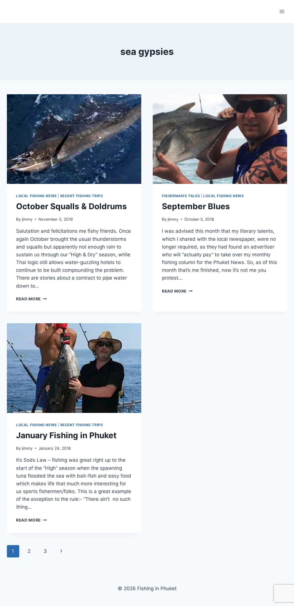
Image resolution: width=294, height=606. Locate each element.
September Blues (196, 206)
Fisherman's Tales (181, 196)
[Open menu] (281, 11)
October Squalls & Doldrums (71, 206)
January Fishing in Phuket (66, 435)
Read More (31, 299)
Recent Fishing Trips (81, 196)
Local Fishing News (36, 196)
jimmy (27, 219)
